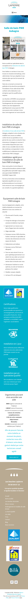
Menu (15, 12)
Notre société (9, 499)
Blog (6, 522)
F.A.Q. (6, 517)
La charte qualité (10, 511)
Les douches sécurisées (12, 501)
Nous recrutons (9, 525)
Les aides (8, 514)
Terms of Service (15, 597)
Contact (7, 519)
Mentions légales (17, 594)
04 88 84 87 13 (14, 484)
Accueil (7, 496)
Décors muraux (9, 504)
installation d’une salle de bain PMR (13, 131)
